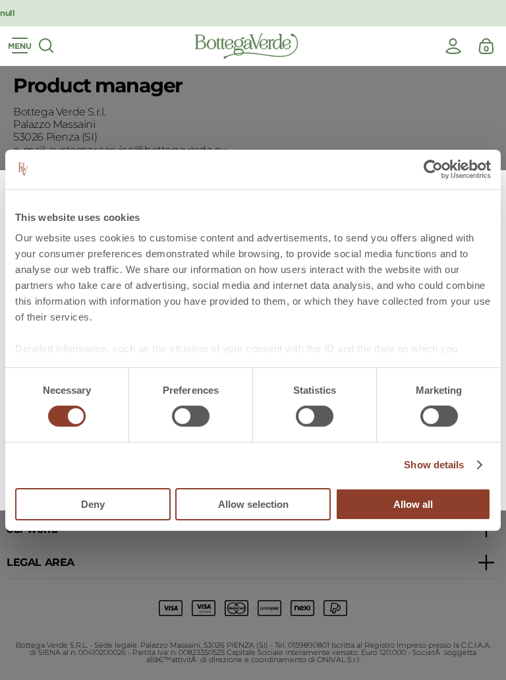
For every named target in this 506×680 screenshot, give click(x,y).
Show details (434, 464)
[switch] (191, 416)
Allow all (413, 504)
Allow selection (253, 504)
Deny (93, 504)
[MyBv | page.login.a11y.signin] (453, 46)
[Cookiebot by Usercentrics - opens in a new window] (433, 169)
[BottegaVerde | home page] (246, 46)
